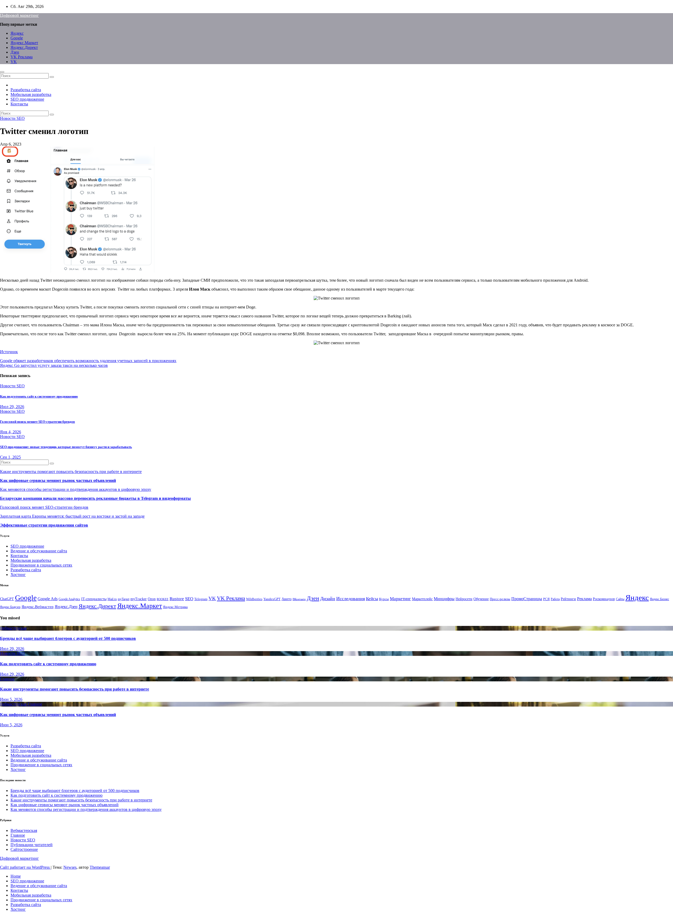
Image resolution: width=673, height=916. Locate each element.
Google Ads (48, 598)
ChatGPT (7, 599)
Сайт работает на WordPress (25, 867)
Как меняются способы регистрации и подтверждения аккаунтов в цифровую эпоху (75, 489)
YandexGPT (272, 599)
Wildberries (254, 599)
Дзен (15, 52)
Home (16, 876)
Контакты (19, 104)
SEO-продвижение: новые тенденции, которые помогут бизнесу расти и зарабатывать (66, 447)
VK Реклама (22, 57)
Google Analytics (69, 599)
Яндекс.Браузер (10, 607)
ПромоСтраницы (526, 598)
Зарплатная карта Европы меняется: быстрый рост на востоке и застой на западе (72, 516)
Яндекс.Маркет (24, 42)
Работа (555, 599)
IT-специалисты (93, 599)
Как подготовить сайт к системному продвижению (39, 396)
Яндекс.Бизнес (659, 599)
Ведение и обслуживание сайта (39, 551)
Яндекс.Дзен (66, 606)
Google (17, 38)
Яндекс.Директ (24, 47)
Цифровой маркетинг (19, 15)
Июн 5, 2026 (11, 699)
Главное (7, 679)
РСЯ (546, 599)
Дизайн (327, 598)
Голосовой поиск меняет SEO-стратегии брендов (37, 422)
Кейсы (372, 598)
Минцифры (444, 598)
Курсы (384, 599)
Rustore (177, 598)
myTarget (123, 599)
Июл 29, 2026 (12, 406)
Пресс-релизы (500, 599)
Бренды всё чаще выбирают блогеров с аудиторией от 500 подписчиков (68, 638)
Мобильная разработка (31, 94)
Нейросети (464, 599)
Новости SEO (12, 118)
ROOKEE (163, 599)
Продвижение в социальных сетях (41, 565)
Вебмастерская (13, 628)
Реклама (584, 598)
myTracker (138, 599)
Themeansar (100, 867)
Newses (70, 867)
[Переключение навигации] (2, 72)
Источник (9, 351)
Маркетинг (400, 598)
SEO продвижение (27, 99)
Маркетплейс (422, 599)
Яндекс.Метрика (175, 607)
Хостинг (18, 574)
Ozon (152, 599)
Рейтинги (568, 599)
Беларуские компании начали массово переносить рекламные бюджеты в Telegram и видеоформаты (95, 498)
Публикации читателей (32, 844)
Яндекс (17, 33)
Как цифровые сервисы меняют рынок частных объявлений (58, 480)
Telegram (200, 599)
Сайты (620, 599)
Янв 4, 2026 (10, 432)
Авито (287, 599)
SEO (189, 598)
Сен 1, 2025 (10, 457)
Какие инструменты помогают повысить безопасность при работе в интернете (71, 471)
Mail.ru (112, 599)
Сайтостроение (24, 849)
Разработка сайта (26, 90)
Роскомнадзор (604, 599)
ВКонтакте (299, 599)
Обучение (481, 599)
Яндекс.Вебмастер (38, 606)
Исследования (350, 598)
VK (14, 61)
